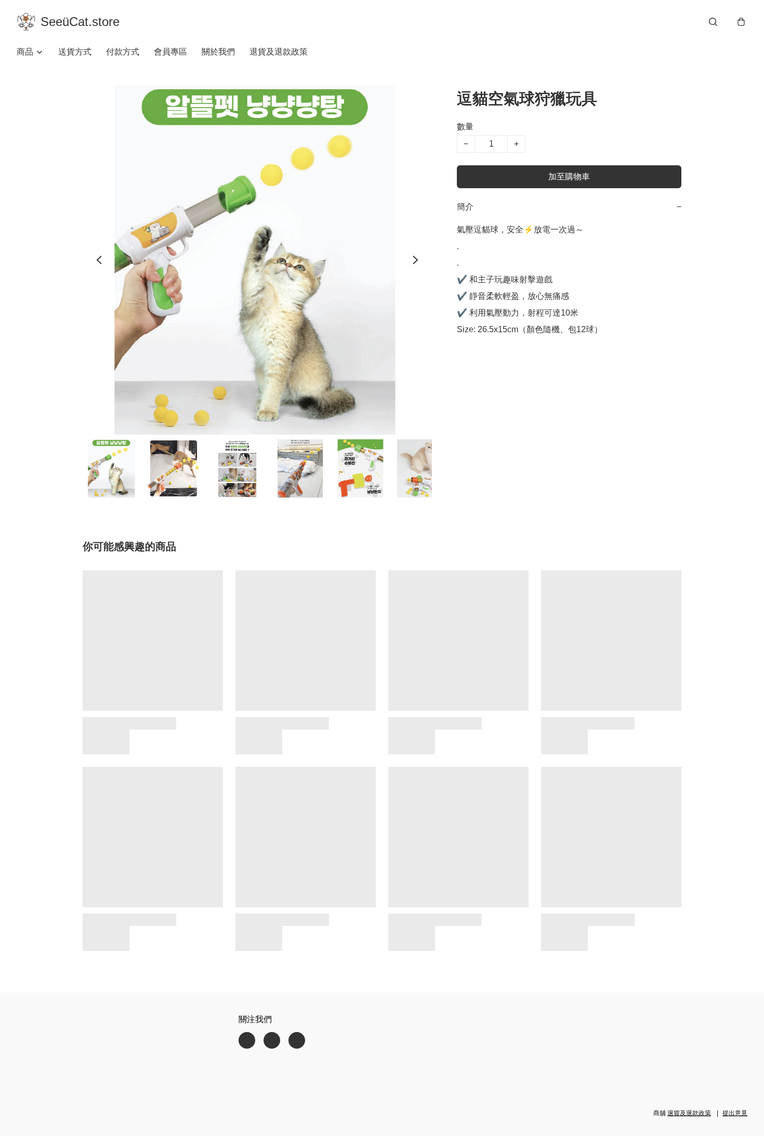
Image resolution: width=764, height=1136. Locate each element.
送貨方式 (74, 51)
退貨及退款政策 (278, 51)
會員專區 (170, 51)
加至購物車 (569, 176)
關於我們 (218, 51)
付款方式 (122, 51)
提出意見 (734, 1113)
